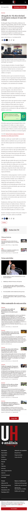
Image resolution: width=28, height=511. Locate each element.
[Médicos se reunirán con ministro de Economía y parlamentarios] (24, 250)
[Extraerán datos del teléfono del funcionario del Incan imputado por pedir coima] (24, 348)
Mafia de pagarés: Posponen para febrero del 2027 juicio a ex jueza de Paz (9, 367)
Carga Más (14, 418)
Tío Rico (4, 222)
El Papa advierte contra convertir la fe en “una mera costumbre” (14, 277)
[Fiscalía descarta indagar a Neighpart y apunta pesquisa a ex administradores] (24, 402)
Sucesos (3, 12)
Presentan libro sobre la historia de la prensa (14, 291)
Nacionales (3, 239)
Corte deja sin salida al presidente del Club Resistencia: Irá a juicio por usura (9, 311)
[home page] (14, 2)
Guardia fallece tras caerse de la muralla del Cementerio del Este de (10, 333)
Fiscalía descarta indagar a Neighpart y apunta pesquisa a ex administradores (10, 404)
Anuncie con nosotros (21, 450)
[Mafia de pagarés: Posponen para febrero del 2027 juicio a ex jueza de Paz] (24, 365)
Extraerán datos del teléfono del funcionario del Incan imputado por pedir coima (9, 350)
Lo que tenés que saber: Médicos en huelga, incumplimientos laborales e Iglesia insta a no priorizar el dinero (14, 286)
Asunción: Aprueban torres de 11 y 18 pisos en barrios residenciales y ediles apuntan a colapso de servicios (14, 296)
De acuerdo (14, 508)
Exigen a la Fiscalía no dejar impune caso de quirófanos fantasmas (9, 386)
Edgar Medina (15, 244)
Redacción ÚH (14, 230)
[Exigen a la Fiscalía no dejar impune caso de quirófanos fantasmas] (24, 384)
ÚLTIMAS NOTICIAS (19, 7)
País (2, 248)
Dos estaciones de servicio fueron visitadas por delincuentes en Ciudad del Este (10, 242)
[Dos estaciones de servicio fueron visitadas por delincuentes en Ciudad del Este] (24, 241)
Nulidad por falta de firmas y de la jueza (12, 281)
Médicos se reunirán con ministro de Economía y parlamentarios (10, 250)
